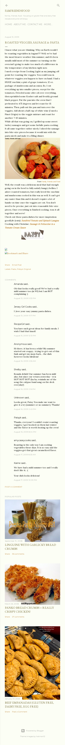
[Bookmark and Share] (16, 253)
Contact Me (35, 24)
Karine (17, 463)
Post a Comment (13, 487)
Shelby (17, 369)
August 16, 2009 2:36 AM (25, 361)
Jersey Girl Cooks (23, 306)
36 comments (18, 554)
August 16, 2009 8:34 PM (25, 432)
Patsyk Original (24, 269)
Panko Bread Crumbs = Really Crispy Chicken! (29, 610)
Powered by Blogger (35, 731)
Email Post (17, 265)
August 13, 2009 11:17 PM (25, 315)
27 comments (18, 617)
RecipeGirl (19, 324)
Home (8, 24)
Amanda (18, 284)
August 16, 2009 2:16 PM (24, 389)
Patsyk (17, 417)
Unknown (19, 397)
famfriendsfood (17, 10)
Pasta (13, 269)
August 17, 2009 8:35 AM (25, 454)
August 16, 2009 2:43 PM (25, 409)
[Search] (58, 5)
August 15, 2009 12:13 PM (25, 335)
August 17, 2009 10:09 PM (25, 480)
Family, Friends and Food (51, 181)
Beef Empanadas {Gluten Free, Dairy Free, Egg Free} (29, 704)
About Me (20, 24)
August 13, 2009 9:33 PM (25, 298)
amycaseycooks (22, 440)
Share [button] (7, 265)
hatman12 (40, 736)
